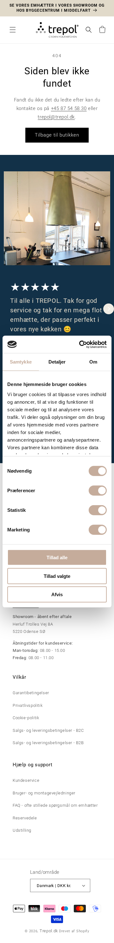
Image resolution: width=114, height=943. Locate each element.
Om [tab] (93, 361)
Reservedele (25, 818)
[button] (13, 30)
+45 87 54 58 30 (69, 108)
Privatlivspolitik (27, 705)
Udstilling (22, 830)
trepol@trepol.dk (56, 117)
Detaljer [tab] (57, 361)
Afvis (57, 594)
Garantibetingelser (31, 692)
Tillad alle (57, 557)
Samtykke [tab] (21, 361)
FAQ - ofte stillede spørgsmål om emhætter (55, 805)
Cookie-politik (26, 717)
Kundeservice (26, 780)
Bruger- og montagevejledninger (44, 793)
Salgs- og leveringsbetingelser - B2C (48, 730)
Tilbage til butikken (57, 135)
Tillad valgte (57, 576)
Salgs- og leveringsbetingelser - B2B (48, 742)
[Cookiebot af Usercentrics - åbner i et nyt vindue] (80, 344)
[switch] (98, 491)
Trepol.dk (49, 930)
